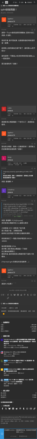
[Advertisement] (18, 86)
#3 (34, 144)
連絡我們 (3, 311)
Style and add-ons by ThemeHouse (11, 419)
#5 (34, 201)
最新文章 (6, 336)
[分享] (32, 30)
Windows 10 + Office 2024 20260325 (15, 352)
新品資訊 (6, 364)
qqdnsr (4, 13)
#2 (34, 119)
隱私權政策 (24, 311)
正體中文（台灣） (14, 308)
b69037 (34, 331)
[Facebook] (1, 426)
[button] (3, 2)
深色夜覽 (3, 308)
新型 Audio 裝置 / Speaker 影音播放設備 (16, 347)
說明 (29, 311)
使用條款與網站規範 (13, 311)
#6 (34, 281)
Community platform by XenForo (18, 417)
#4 (34, 168)
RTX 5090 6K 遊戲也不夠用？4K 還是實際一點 (19, 360)
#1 (34, 30)
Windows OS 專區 (9, 356)
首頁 (33, 311)
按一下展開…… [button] (18, 216)
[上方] (1, 314)
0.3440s (27, 421)
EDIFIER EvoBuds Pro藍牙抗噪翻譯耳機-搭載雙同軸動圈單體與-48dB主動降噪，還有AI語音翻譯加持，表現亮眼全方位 (20, 341)
